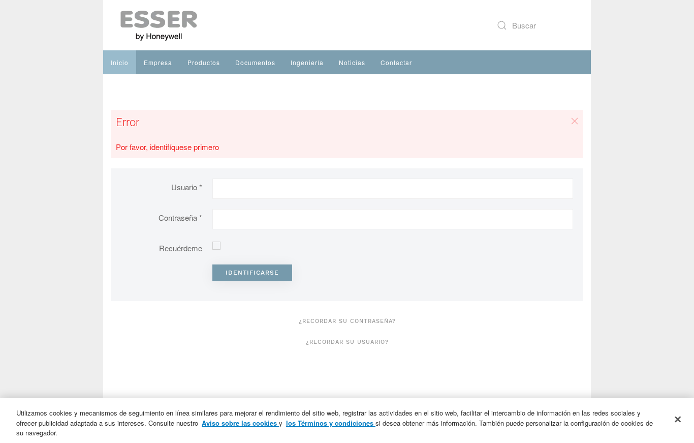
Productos (203, 62)
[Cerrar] (678, 419)
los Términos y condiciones (330, 423)
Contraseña (180, 217)
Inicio (120, 62)
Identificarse (252, 272)
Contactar (396, 62)
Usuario (186, 187)
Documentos (255, 62)
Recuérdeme (180, 248)
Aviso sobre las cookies (240, 423)
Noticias (352, 62)
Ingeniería (307, 62)
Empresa (158, 62)
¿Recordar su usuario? (347, 342)
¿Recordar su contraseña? (347, 321)
